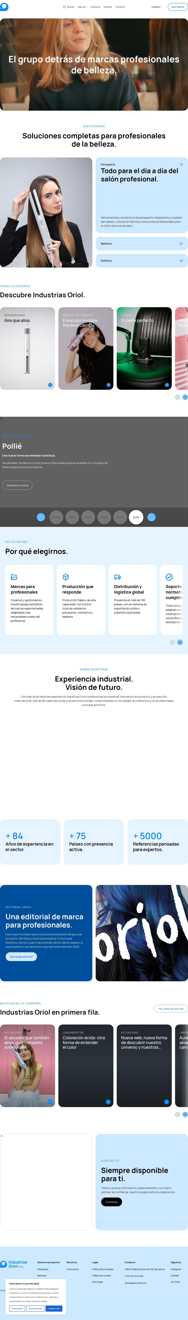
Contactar (112, 1202)
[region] (36, 1296)
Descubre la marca (17, 485)
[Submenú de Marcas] (86, 7)
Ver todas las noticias (170, 1008)
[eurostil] (88, 517)
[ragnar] (104, 517)
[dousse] (72, 517)
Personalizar (17, 1308)
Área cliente (177, 6)
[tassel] (120, 517)
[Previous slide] (177, 397)
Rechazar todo (35, 1308)
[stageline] (56, 517)
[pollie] (136, 517)
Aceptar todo (54, 1308)
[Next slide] (185, 397)
